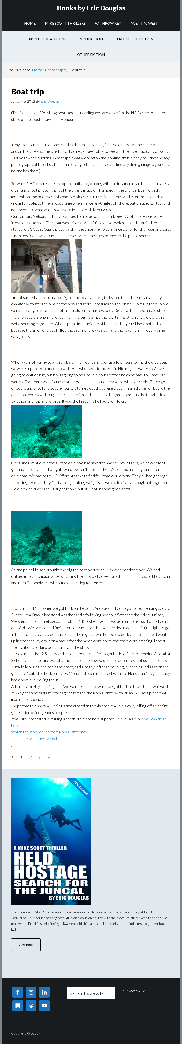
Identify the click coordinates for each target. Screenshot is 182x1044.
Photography (40, 757)
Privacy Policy (134, 990)
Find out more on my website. (36, 738)
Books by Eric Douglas (91, 8)
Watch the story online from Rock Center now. (50, 731)
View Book (25, 944)
